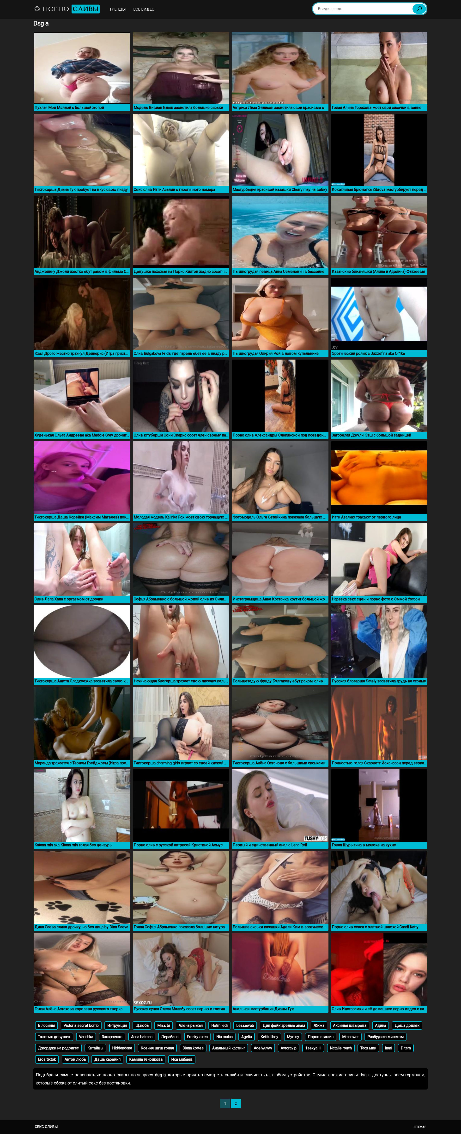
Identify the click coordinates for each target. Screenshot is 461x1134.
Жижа (319, 1025)
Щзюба (142, 1025)
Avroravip (289, 1048)
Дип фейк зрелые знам (284, 1025)
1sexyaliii (313, 1048)
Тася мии (368, 1048)
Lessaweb (245, 1025)
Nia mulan (224, 1036)
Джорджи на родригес (58, 1048)
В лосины (46, 1025)
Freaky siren (197, 1036)
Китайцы (95, 1048)
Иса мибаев (182, 1059)
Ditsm (406, 1048)
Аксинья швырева (349, 1025)
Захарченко (112, 1036)
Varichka (86, 1036)
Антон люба (75, 1059)
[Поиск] (419, 9)
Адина (380, 1025)
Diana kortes (193, 1048)
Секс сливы (46, 1127)
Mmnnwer (350, 1036)
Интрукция (117, 1025)
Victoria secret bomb (81, 1025)
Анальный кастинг (228, 1048)
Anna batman (141, 1036)
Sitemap (420, 1127)
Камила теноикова (146, 1059)
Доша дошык (407, 1025)
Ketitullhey (269, 1036)
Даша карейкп (107, 1059)
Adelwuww (263, 1048)
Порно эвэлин (321, 1036)
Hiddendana (122, 1048)
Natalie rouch (341, 1048)
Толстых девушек (54, 1036)
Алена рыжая (191, 1025)
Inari (388, 1048)
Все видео (143, 9)
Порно (69, 9)
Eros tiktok (47, 1059)
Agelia (246, 1036)
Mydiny (293, 1036)
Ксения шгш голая (157, 1048)
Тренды (117, 9)
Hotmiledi (219, 1025)
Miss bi (163, 1025)
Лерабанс (169, 1036)
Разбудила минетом (385, 1036)
